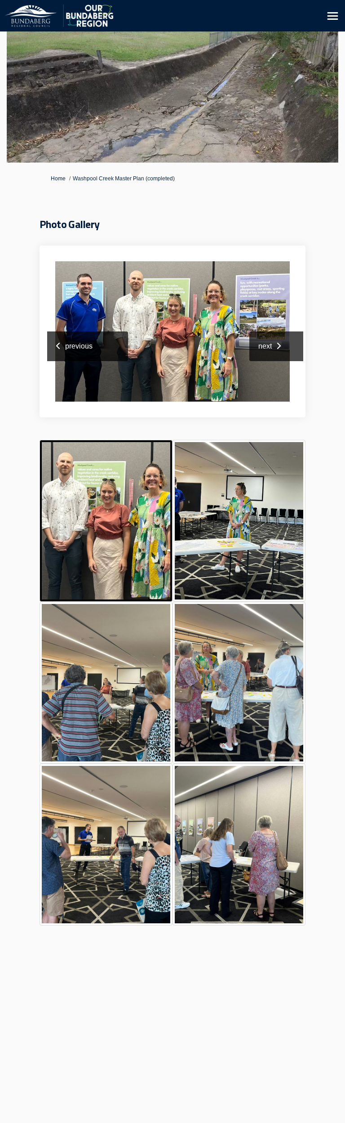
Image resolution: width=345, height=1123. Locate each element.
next (265, 346)
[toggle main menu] (333, 16)
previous (79, 346)
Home (58, 178)
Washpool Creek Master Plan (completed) (124, 178)
